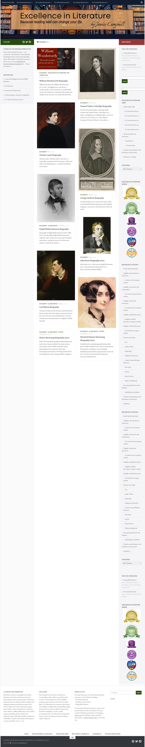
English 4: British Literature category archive (132, 320)
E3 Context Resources (61, 2)
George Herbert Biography (92, 197)
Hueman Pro (23, 743)
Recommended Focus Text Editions (131, 386)
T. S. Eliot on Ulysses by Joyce (14, 100)
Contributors (129, 141)
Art (126, 342)
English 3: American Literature (129, 302)
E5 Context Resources (99, 2)
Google (112, 699)
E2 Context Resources (43, 2)
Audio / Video (129, 347)
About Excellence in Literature (13, 37)
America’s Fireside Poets (13, 90)
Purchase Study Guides (113, 734)
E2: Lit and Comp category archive (132, 295)
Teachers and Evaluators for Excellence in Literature (131, 151)
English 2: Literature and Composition (130, 288)
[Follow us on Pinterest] (23, 42)
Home (26, 734)
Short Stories (129, 376)
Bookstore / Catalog (130, 157)
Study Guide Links (8, 2)
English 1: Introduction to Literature (130, 274)
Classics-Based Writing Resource (131, 361)
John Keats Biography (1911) (92, 260)
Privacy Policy (131, 145)
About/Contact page (90, 718)
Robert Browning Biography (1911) (54, 337)
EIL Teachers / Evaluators (80, 734)
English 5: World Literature (132, 326)
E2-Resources (52, 226)
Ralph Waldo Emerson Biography (54, 229)
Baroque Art (9, 86)
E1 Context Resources (24, 2)
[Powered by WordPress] (10, 743)
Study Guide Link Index (131, 269)
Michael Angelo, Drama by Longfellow (17, 95)
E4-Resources (52, 304)
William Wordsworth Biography (53, 80)
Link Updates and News (132, 392)
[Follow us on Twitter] (27, 42)
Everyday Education (130, 65)
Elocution (128, 367)
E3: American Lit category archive (132, 309)
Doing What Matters (130, 53)
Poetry (101, 331)
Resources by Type (129, 338)
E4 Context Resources (80, 2)
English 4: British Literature (132, 315)
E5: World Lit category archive (131, 332)
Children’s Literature (131, 356)
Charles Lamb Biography (50, 155)
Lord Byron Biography (49, 307)
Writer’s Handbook (131, 381)
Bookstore (127, 404)
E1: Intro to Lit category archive (131, 281)
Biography (43, 73)
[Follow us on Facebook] (30, 42)
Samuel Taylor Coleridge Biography (96, 106)
